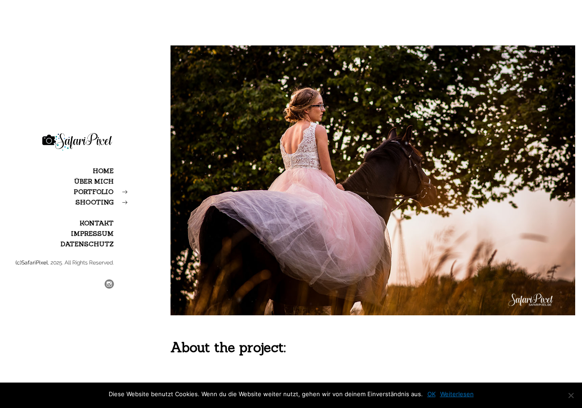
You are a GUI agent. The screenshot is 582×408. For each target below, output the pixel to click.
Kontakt (97, 223)
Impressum (92, 233)
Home (103, 171)
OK (431, 394)
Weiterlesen (457, 394)
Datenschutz (87, 244)
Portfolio (94, 192)
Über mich (94, 181)
